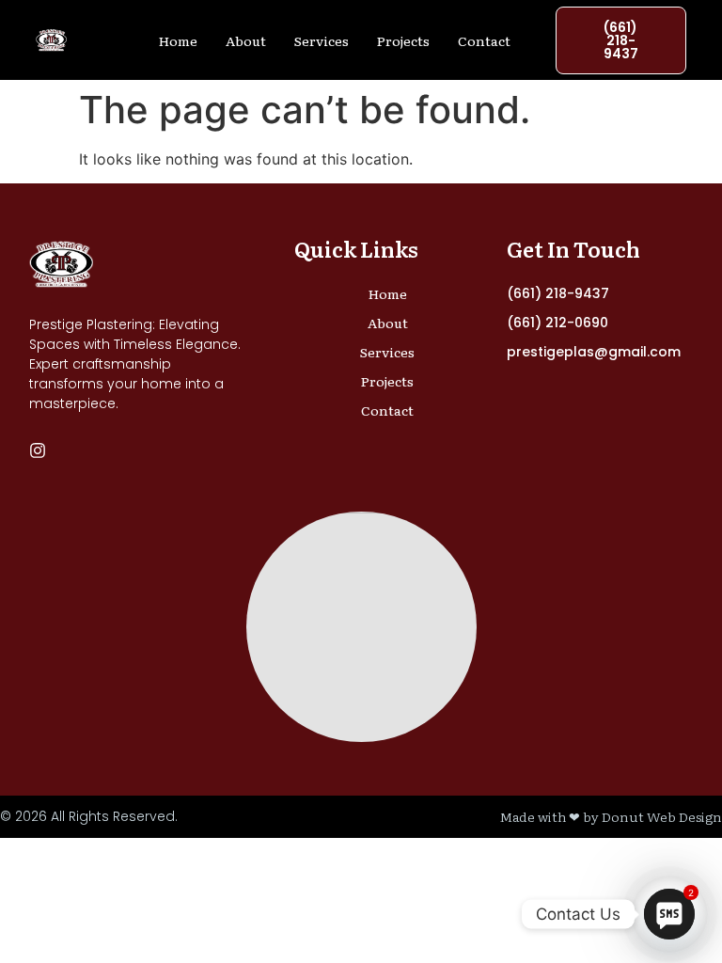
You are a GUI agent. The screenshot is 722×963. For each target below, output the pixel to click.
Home (178, 40)
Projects (403, 40)
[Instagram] (37, 450)
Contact (484, 40)
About (246, 40)
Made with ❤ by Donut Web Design (611, 816)
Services (321, 40)
